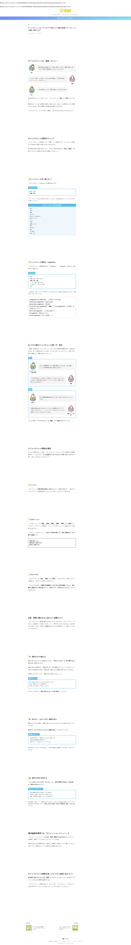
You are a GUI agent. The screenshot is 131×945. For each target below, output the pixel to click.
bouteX (64, 941)
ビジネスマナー (56, 14)
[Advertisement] (52, 45)
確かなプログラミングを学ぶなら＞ (65, 18)
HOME (66, 939)
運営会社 (51, 941)
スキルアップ (65, 14)
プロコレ (69, 941)
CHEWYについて (58, 941)
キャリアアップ (74, 14)
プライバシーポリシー (77, 941)
